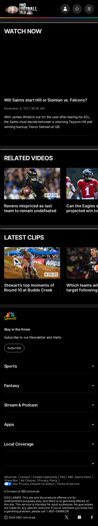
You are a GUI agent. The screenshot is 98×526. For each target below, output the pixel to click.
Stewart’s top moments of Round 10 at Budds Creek (29, 287)
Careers (25, 477)
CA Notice (47, 484)
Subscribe (14, 348)
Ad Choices (28, 480)
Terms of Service (68, 484)
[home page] (21, 9)
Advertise (10, 477)
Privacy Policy (48, 480)
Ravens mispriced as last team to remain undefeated (30, 208)
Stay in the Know (17, 329)
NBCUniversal (30, 491)
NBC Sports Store (79, 477)
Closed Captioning (45, 477)
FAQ (62, 477)
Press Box (11, 480)
